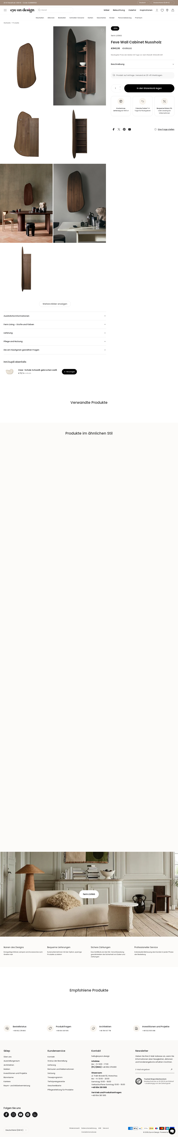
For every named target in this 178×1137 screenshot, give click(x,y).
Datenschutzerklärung (89, 1128)
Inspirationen (146, 10)
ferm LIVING (116, 35)
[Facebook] (6, 1114)
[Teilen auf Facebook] (113, 129)
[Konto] (157, 10)
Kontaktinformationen (89, 1132)
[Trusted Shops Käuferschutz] (138, 1081)
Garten (90, 18)
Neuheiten (40, 18)
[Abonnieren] (171, 1069)
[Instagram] (13, 1114)
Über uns (8, 1056)
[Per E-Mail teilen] (129, 129)
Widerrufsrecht (74, 1128)
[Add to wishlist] (102, 30)
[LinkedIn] (35, 1114)
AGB (99, 1128)
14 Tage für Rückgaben (143, 109)
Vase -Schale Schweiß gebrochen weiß (37, 370)
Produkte (15, 23)
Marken (7, 1069)
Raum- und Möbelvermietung (17, 1085)
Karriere (7, 1081)
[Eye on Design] (22, 10)
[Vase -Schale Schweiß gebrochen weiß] (10, 372)
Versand (106, 1128)
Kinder (112, 18)
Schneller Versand (77, 18)
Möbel (106, 10)
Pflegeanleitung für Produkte (60, 1089)
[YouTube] (20, 1114)
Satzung (51, 1073)
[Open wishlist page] (162, 10)
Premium (138, 18)
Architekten (9, 1065)
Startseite (7, 23)
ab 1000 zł (120, 109)
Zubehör (132, 10)
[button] (5, 10)
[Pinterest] (27, 1114)
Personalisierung (125, 18)
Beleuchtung (119, 10)
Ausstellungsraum (12, 1061)
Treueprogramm (55, 1077)
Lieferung (52, 1065)
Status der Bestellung (57, 1061)
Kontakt (51, 1056)
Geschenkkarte (54, 1085)
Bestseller (62, 18)
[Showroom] (167, 10)
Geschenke (101, 18)
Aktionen (51, 18)
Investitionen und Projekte (15, 1073)
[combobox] (143, 3)
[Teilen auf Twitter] (119, 129)
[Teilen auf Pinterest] (124, 129)
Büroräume (9, 1077)
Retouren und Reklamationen (61, 1069)
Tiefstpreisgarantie (56, 1081)
